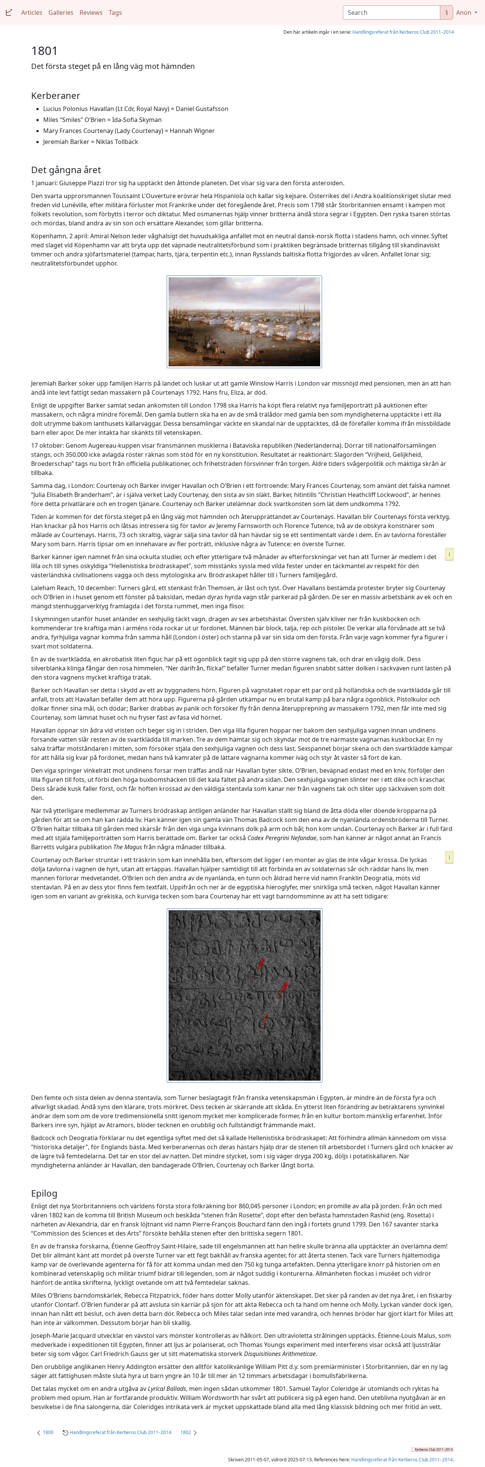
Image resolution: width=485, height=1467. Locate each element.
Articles (31, 12)
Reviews (91, 12)
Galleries (61, 12)
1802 (185, 1432)
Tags (115, 12)
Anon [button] (464, 12)
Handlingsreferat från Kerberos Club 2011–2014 (403, 32)
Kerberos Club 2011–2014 (434, 1449)
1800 (48, 1432)
